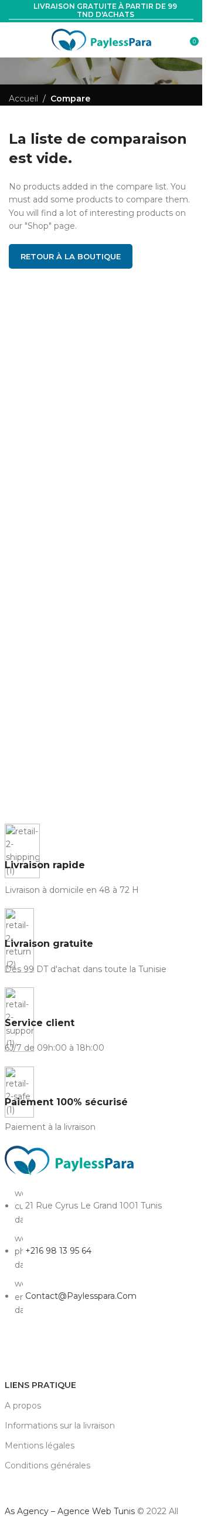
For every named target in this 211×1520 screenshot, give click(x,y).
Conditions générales (47, 1465)
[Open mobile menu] (13, 40)
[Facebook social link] (13, 1348)
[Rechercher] (182, 40)
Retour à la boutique (71, 256)
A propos (23, 1405)
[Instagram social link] (34, 1348)
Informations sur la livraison (60, 1425)
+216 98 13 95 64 (58, 1250)
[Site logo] (101, 39)
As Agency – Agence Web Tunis (71, 1511)
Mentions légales (39, 1445)
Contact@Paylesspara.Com (81, 1296)
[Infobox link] (101, 860)
